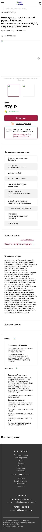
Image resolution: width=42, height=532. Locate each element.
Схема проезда (21, 458)
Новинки (21, 463)
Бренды (21, 465)
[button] (3, 58)
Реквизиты (21, 471)
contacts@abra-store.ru (21, 510)
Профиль (21, 478)
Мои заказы (21, 484)
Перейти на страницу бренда (18, 244)
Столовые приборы (8, 12)
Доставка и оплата (21, 455)
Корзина (21, 486)
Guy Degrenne (27, 240)
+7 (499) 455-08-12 (21, 507)
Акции (21, 460)
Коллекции (21, 468)
